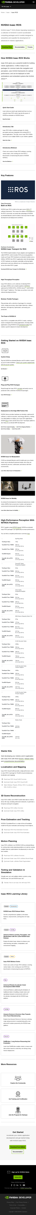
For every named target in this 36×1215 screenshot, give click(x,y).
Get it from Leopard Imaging (8, 426)
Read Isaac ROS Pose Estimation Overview (16, 829)
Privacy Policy (10, 1202)
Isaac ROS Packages (6, 394)
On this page (5, 6)
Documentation (20, 47)
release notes (28, 759)
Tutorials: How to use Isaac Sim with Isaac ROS (17, 882)
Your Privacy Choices (21, 1202)
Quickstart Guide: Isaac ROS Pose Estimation (16, 832)
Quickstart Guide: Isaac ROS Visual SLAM (15, 782)
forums (21, 759)
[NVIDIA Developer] (13, 2)
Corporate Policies (15, 1208)
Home (3, 12)
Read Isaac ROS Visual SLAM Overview (15, 779)
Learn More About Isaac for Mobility (9, 510)
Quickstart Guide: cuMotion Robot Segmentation (17, 861)
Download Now (7, 47)
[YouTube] (24, 1185)
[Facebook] (11, 1185)
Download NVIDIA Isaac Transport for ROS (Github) (13, 269)
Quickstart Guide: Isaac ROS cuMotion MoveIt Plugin (18, 858)
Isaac (8, 12)
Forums (30, 47)
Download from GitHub (17, 1147)
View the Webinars (7, 161)
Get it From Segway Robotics (23, 426)
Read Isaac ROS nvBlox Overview (13, 808)
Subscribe (18, 1177)
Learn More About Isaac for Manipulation (11, 470)
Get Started (4, 368)
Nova (6, 420)
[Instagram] (14, 1185)
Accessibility (21, 1205)
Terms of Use (12, 1205)
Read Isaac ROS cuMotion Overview (14, 855)
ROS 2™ (29, 209)
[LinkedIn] (17, 1185)
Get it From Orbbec (5, 428)
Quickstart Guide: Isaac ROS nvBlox (14, 811)
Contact (24, 1208)
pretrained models (24, 324)
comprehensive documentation (14, 761)
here (28, 533)
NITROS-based (16, 527)
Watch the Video (6, 140)
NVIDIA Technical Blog (25, 1188)
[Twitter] (21, 1185)
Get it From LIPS (16, 428)
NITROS (27, 286)
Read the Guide (6, 119)
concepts (19, 388)
